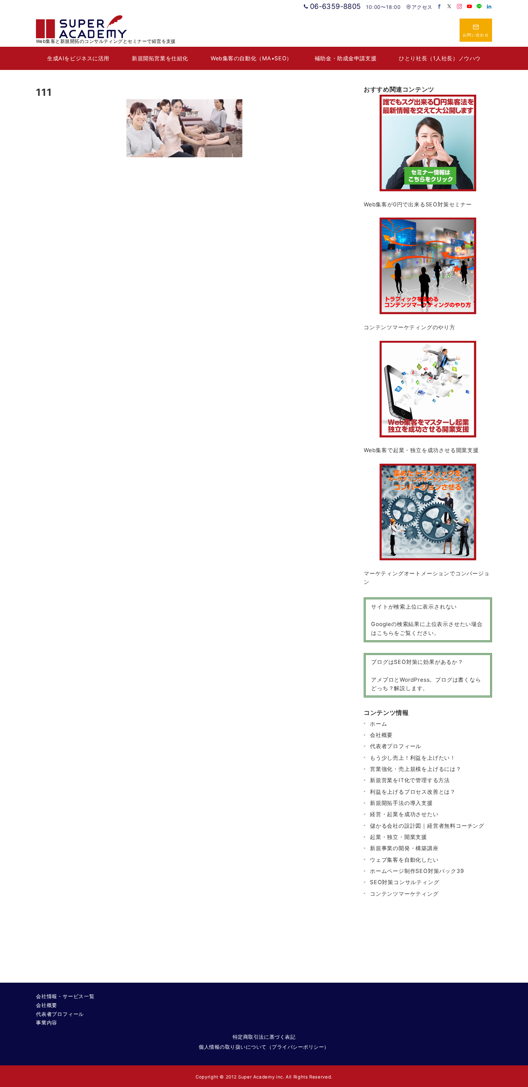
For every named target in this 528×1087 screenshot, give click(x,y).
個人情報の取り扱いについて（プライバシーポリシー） (264, 1047)
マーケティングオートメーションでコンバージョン (427, 577)
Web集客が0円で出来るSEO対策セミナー (418, 204)
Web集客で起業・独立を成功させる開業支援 (421, 450)
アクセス (422, 7)
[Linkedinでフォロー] (489, 7)
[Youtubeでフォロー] (469, 7)
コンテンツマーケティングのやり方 (409, 327)
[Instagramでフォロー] (459, 7)
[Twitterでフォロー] (449, 7)
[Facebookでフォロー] (439, 7)
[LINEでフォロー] (479, 7)
